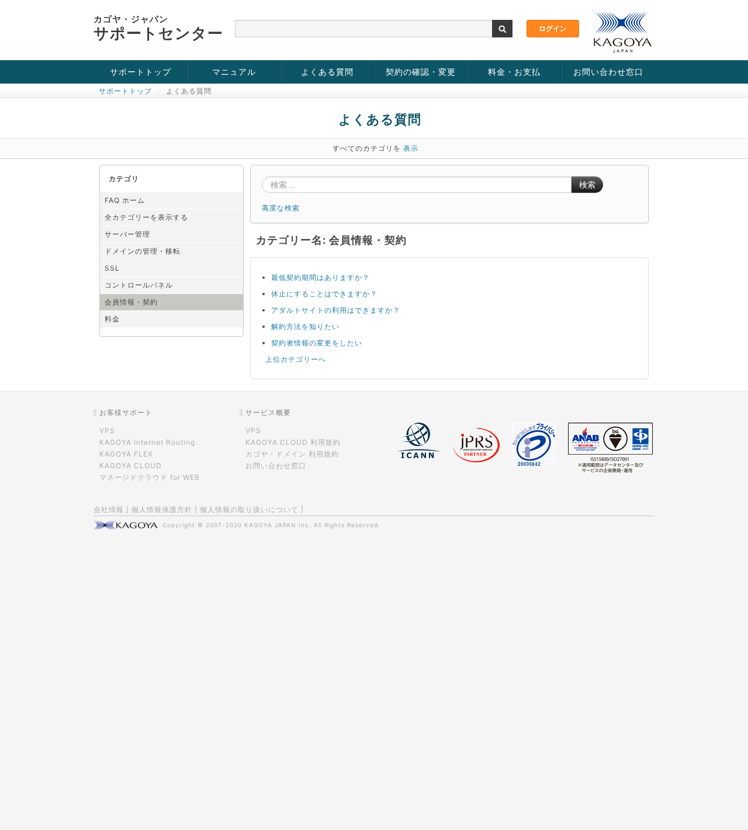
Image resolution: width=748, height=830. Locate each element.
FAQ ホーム (125, 200)
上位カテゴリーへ (295, 359)
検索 (587, 184)
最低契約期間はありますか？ (320, 277)
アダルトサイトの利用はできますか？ (335, 310)
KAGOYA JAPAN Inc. (277, 524)
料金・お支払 (514, 72)
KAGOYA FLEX (126, 453)
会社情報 (109, 509)
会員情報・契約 (131, 302)
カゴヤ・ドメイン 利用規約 (292, 453)
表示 (410, 148)
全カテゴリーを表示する (146, 217)
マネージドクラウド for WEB (149, 477)
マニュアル (234, 72)
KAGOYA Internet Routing (147, 442)
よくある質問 (327, 72)
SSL (112, 268)
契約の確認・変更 (421, 72)
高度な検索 (281, 207)
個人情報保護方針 (161, 509)
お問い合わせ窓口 (608, 72)
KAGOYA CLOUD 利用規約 (293, 442)
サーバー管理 (127, 234)
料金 (112, 318)
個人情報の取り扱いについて (249, 509)
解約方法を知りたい (305, 326)
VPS (107, 430)
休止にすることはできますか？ (324, 293)
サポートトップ (140, 72)
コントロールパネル (139, 285)
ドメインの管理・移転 (143, 251)
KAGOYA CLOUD (130, 465)
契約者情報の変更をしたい (316, 342)
